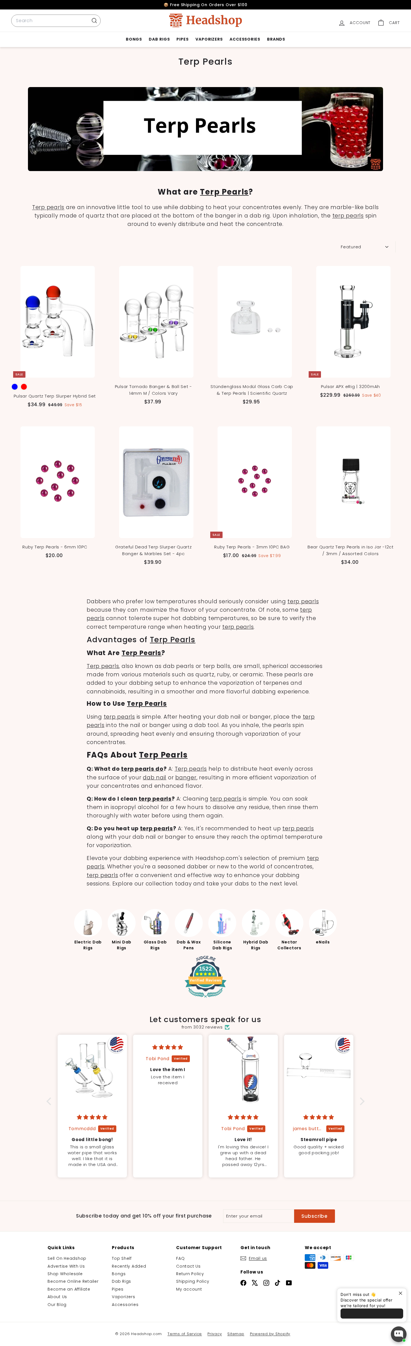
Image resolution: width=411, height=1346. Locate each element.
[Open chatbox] (399, 1334)
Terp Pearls (224, 191)
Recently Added (129, 1266)
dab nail (154, 777)
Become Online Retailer (73, 1281)
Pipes (182, 39)
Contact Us (188, 1266)
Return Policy (190, 1274)
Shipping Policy (192, 1281)
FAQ (180, 1258)
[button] (50, 1101)
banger (186, 777)
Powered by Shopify (270, 1333)
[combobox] (56, 21)
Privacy (214, 1333)
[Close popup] (401, 1293)
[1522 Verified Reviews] (205, 999)
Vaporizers (209, 39)
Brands (276, 39)
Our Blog (57, 1304)
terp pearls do (142, 769)
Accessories (245, 39)
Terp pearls (48, 207)
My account (189, 1289)
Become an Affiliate (69, 1289)
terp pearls (348, 215)
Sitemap (235, 1333)
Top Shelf (122, 1258)
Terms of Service (184, 1333)
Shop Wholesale (65, 1274)
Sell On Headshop (67, 1258)
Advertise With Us (66, 1266)
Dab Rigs (159, 39)
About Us (57, 1297)
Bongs (134, 39)
